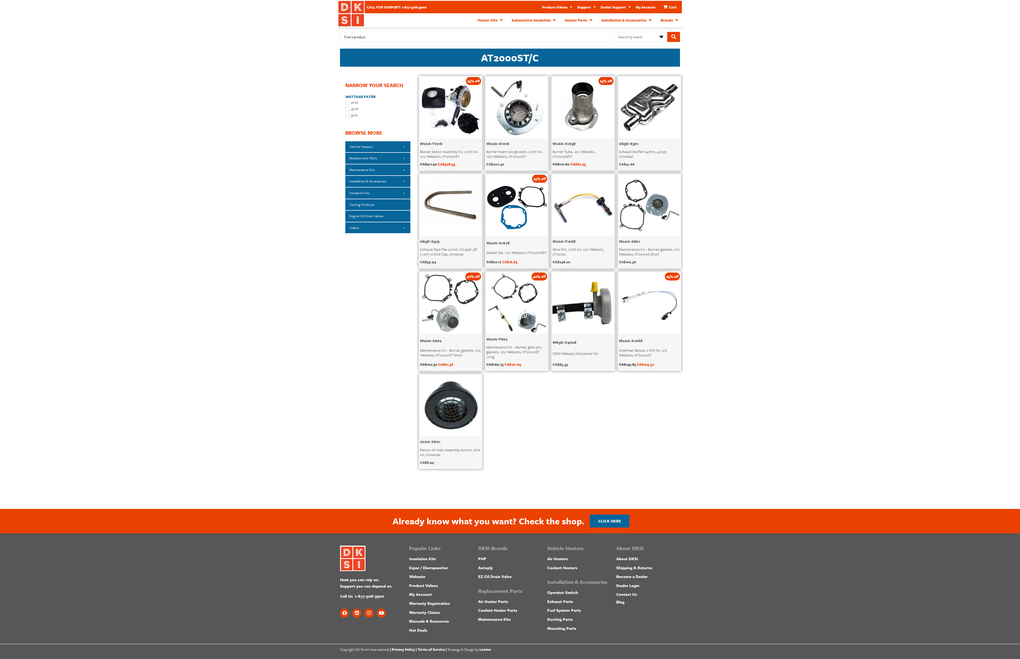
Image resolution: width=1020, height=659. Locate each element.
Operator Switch (562, 592)
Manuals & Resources (429, 621)
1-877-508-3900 (369, 596)
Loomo (485, 649)
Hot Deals (418, 630)
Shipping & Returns (634, 568)
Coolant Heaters (562, 568)
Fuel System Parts (564, 610)
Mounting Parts (561, 628)
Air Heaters (557, 559)
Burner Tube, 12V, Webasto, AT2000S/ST (573, 154)
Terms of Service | (432, 649)
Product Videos (554, 7)
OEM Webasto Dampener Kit (575, 353)
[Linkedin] (356, 613)
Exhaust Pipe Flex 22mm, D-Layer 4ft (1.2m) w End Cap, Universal (448, 251)
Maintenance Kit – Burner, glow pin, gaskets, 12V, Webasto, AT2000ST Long (514, 351)
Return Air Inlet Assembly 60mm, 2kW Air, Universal (450, 452)
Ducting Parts (560, 619)
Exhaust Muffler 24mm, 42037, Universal (643, 154)
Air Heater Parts (493, 601)
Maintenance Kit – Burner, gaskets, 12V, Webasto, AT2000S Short (649, 251)
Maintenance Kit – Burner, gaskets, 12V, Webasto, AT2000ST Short (450, 352)
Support (584, 7)
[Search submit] (673, 37)
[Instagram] (368, 613)
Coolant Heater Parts (497, 610)
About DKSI (627, 559)
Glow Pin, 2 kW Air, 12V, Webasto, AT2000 (578, 251)
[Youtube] (381, 613)
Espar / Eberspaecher (428, 568)
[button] (490, 20)
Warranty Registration (429, 603)
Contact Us (626, 594)
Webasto (417, 576)
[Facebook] (344, 613)
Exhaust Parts (560, 601)
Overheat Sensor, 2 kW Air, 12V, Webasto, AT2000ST (643, 352)
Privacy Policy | (404, 649)
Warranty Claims (424, 612)
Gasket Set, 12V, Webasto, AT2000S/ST (516, 252)
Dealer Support (613, 7)
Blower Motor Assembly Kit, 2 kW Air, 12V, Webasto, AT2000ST (449, 154)
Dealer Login (627, 585)
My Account (645, 7)
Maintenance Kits (494, 619)
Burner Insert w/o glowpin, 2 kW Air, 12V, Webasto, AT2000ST (514, 154)
